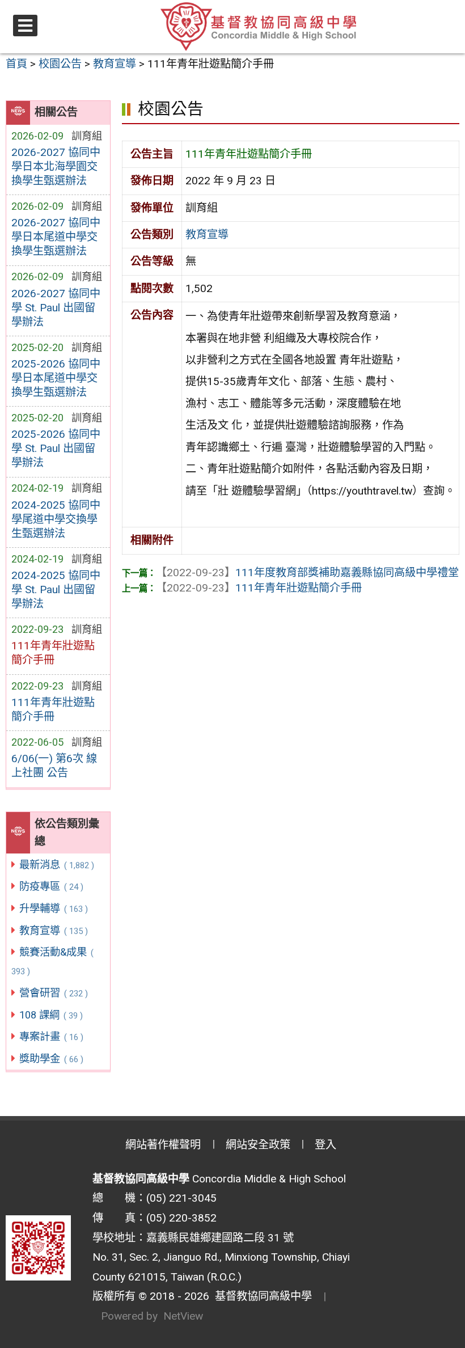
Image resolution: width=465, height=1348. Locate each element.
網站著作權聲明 (163, 1144)
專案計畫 (51, 1036)
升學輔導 (53, 908)
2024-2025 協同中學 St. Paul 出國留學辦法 (55, 589)
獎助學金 (51, 1058)
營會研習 (53, 993)
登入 (325, 1144)
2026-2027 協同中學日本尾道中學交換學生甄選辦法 (55, 236)
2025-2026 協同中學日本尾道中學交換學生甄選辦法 (55, 378)
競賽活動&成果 (52, 961)
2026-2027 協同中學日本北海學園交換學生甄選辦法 (55, 166)
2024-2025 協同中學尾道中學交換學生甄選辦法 (55, 519)
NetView (183, 1315)
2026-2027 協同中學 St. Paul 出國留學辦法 (55, 307)
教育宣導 (53, 930)
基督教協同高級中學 (260, 1296)
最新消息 (56, 865)
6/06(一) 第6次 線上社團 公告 (54, 765)
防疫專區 (51, 886)
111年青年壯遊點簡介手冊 (53, 709)
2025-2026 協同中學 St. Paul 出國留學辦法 (55, 448)
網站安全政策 (258, 1144)
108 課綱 (50, 1015)
